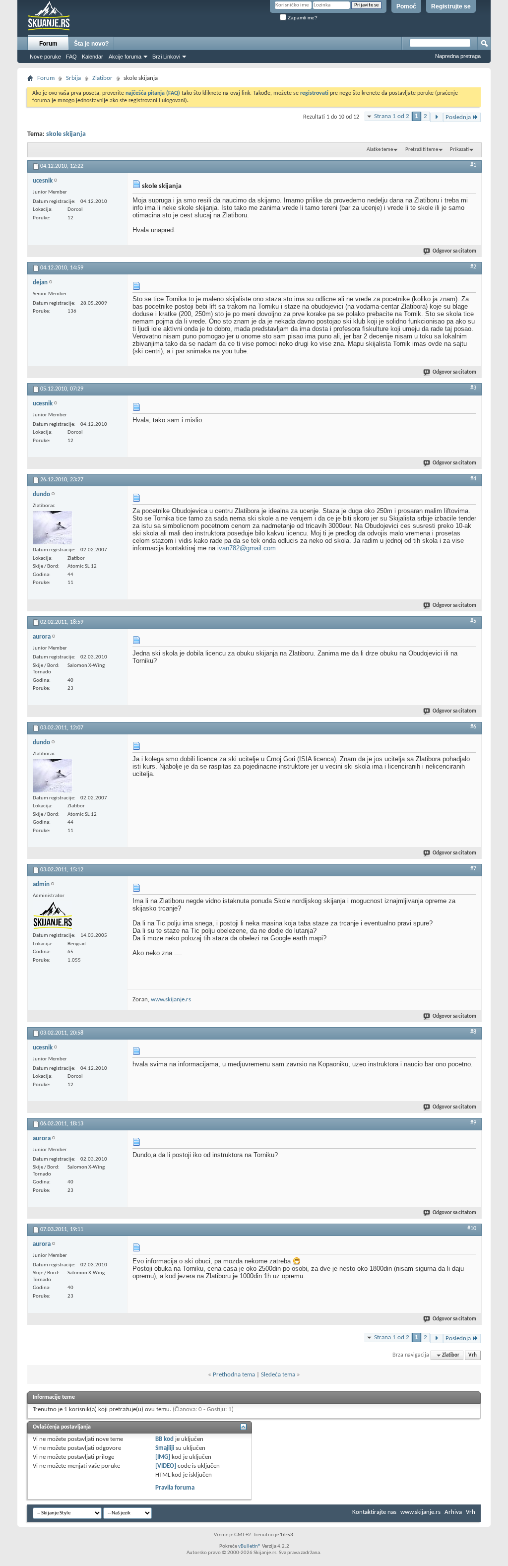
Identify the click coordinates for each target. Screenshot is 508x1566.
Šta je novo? (91, 43)
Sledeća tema (278, 1374)
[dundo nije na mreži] (52, 527)
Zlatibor (102, 78)
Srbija (73, 78)
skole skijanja (66, 134)
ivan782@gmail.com (246, 548)
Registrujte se (451, 6)
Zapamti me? (302, 17)
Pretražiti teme (421, 149)
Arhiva (453, 1512)
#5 (473, 621)
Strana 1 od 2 (391, 116)
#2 (473, 267)
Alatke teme (380, 149)
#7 (473, 869)
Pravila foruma (174, 1488)
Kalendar (92, 57)
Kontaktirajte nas (374, 1512)
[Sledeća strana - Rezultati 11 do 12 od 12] (436, 117)
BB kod (164, 1439)
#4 (473, 479)
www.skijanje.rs (171, 999)
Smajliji (164, 1448)
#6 (473, 727)
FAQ (71, 57)
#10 (471, 1229)
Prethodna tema (234, 1374)
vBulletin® (249, 1546)
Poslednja (458, 117)
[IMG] (162, 1457)
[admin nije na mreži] (52, 915)
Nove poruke (45, 57)
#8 (473, 1032)
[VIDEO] (165, 1466)
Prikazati (459, 149)
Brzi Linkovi (166, 57)
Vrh (472, 1355)
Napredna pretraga (458, 56)
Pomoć (406, 6)
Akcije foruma (125, 57)
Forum (48, 43)
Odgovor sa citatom (454, 251)
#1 (473, 165)
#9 (473, 1123)
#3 (473, 388)
